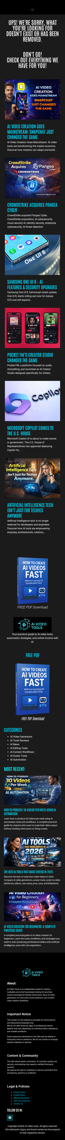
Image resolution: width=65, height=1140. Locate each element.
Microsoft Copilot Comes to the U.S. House (30, 430)
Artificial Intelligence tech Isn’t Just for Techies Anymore (30, 510)
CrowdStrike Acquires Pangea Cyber (32, 207)
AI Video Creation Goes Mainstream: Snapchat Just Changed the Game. (30, 131)
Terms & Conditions (21, 1101)
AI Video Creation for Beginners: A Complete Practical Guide (30, 928)
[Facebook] (10, 1118)
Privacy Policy (19, 1092)
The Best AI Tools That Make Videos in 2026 (28, 872)
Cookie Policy (19, 1095)
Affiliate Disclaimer (21, 1098)
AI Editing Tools (19, 748)
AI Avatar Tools (18, 755)
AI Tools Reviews (19, 740)
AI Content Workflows (22, 752)
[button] (32, 9)
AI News (14, 744)
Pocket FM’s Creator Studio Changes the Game (30, 357)
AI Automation (18, 759)
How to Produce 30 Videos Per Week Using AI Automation (30, 812)
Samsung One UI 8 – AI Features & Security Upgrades (32, 284)
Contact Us (18, 1104)
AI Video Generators (21, 736)
